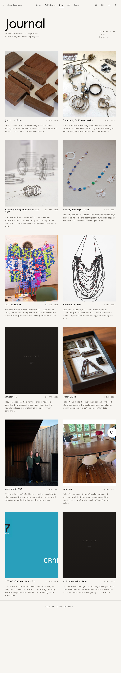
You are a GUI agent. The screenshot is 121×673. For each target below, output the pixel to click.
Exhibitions (50, 5)
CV (68, 5)
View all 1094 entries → (60, 607)
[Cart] (115, 5)
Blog (61, 5)
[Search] (96, 5)
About (77, 5)
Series (38, 5)
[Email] (109, 5)
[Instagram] (102, 5)
